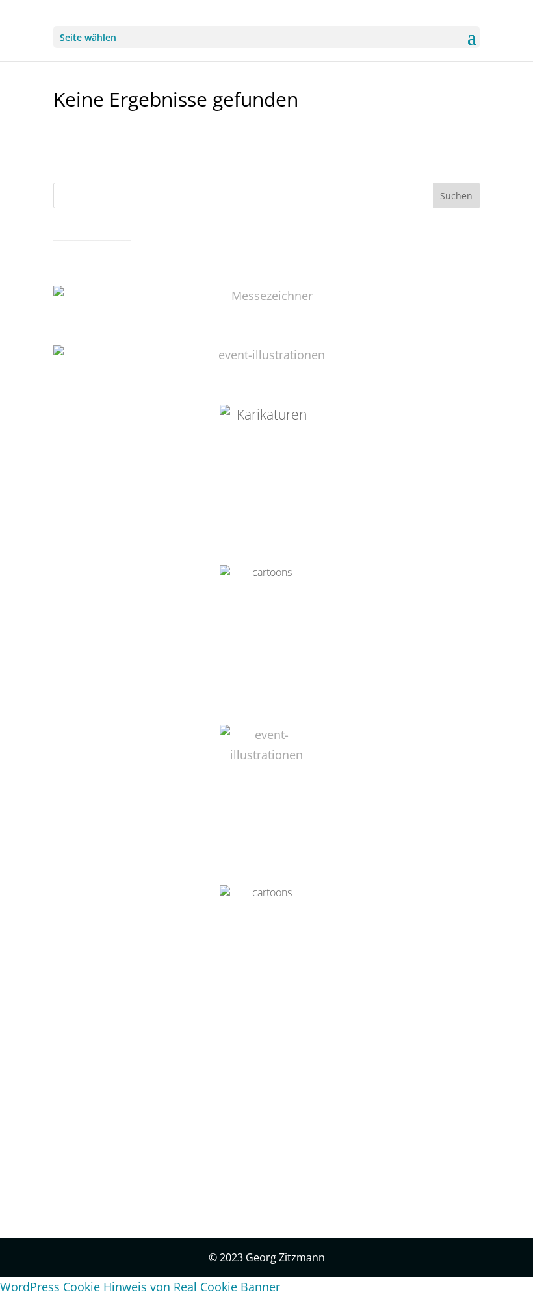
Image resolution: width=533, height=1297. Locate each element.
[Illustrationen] (266, 355)
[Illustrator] (266, 625)
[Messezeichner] (266, 296)
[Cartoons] (266, 945)
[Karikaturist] (266, 465)
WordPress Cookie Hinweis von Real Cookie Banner (140, 1286)
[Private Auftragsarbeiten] (266, 785)
